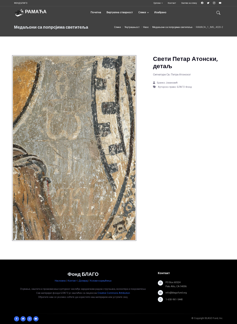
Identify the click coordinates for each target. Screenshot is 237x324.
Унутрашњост (132, 27)
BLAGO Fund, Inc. (214, 318)
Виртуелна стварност (120, 12)
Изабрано (160, 12)
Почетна (96, 12)
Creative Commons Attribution (114, 293)
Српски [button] (157, 3)
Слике (142, 12)
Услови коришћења (100, 280)
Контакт (172, 3)
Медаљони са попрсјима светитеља (172, 27)
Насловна (60, 280)
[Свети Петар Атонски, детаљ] (74, 147)
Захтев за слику (189, 3)
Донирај (83, 280)
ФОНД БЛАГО (20, 3)
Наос (146, 27)
